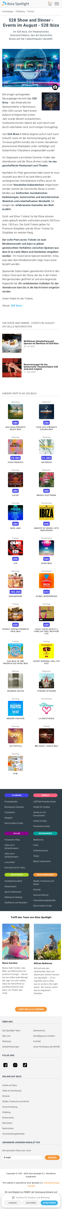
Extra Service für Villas (15, 867)
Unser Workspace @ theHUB (46, 1046)
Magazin (9, 818)
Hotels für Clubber (41, 807)
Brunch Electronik (46, 495)
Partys (31, 11)
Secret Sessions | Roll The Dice (46, 662)
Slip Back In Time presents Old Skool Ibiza (15, 662)
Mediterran (38, 840)
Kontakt (37, 1041)
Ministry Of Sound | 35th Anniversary (46, 529)
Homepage (7, 11)
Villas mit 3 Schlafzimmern (12, 846)
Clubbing (20, 11)
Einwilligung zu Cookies (44, 1036)
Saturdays (46, 462)
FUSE (15, 774)
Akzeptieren (49, 1203)
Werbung (6, 1041)
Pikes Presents (15, 462)
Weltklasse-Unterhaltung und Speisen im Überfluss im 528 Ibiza (41, 342)
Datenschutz (39, 1030)
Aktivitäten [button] (17, 875)
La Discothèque (46, 718)
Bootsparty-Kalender (14, 807)
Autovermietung (40, 895)
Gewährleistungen (10, 1046)
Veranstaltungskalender (44, 900)
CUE (15, 563)
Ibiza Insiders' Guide (14, 823)
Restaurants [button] (45, 833)
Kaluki (15, 495)
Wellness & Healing (13, 897)
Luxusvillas (10, 862)
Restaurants (8, 1117)
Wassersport (11, 886)
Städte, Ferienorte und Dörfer (43, 882)
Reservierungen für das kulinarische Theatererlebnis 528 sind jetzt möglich (41, 366)
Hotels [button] (45, 795)
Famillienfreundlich (13, 881)
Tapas (36, 856)
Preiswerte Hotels (41, 826)
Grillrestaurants (40, 850)
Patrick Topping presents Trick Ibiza (15, 630)
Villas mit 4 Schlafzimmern (12, 855)
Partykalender (11, 801)
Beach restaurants (42, 861)
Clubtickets (10, 812)
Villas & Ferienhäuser (12, 1090)
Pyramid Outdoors (46, 691)
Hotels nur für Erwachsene (39, 814)
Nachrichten (8, 1128)
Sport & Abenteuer (13, 892)
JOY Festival (15, 746)
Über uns (6, 1036)
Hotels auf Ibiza (9, 1085)
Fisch (35, 845)
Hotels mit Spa (40, 821)
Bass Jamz (15, 528)
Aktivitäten (7, 1123)
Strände (37, 889)
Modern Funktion (16, 718)
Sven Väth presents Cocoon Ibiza (46, 428)
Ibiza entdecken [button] (45, 875)
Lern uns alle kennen (31, 1009)
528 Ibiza (16, 305)
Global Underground (46, 596)
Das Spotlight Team (11, 1030)
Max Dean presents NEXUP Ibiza (15, 428)
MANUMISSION (15, 596)
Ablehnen (31, 1203)
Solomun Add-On (15, 691)
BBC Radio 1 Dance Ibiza (46, 746)
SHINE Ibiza (46, 563)
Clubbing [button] (16, 795)
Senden (52, 1157)
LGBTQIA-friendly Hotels (44, 801)
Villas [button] (16, 833)
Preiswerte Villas (12, 840)
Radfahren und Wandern (16, 902)
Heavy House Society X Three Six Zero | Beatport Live (46, 631)
